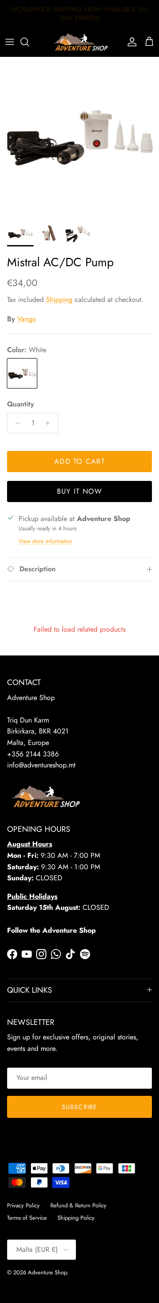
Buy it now (79, 491)
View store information (45, 541)
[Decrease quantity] (15, 423)
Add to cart (79, 461)
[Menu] (9, 42)
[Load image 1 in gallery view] (79, 136)
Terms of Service (27, 1218)
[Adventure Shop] (80, 42)
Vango (26, 319)
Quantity (20, 404)
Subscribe (79, 1106)
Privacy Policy (23, 1205)
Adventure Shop (47, 1272)
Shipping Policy (76, 1218)
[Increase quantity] (50, 423)
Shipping (59, 299)
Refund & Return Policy (78, 1205)
